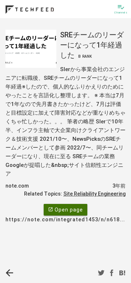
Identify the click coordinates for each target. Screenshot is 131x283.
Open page (65, 210)
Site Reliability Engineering (94, 194)
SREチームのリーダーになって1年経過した (92, 45)
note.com (17, 186)
